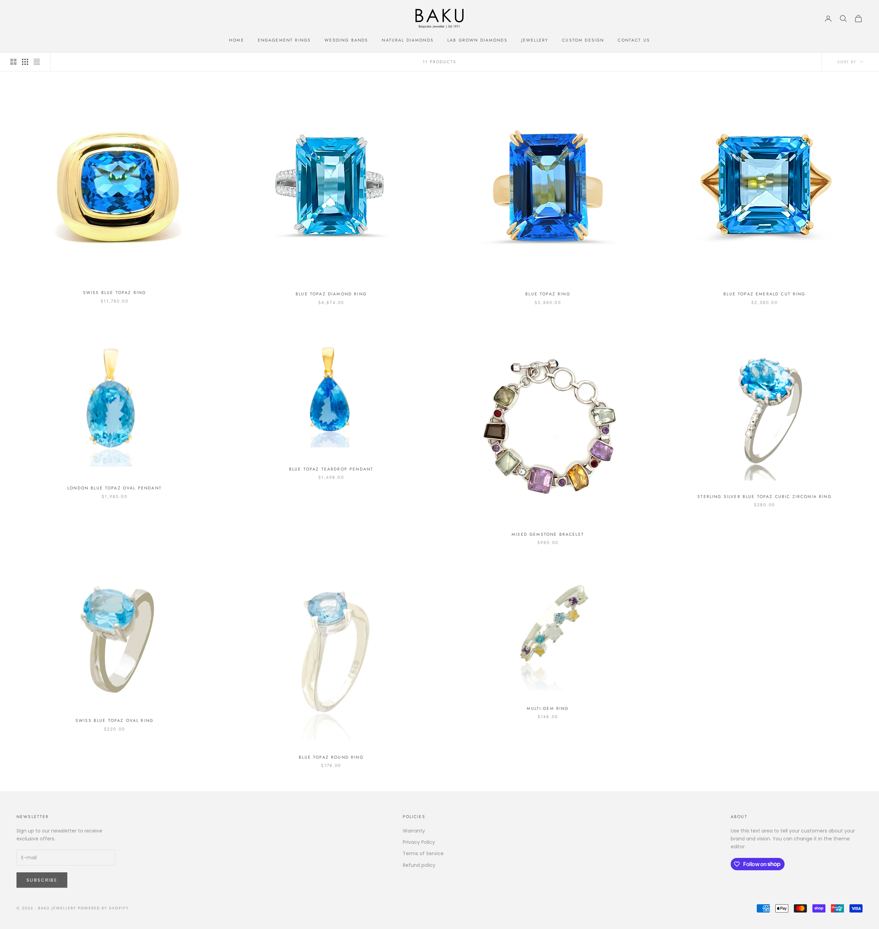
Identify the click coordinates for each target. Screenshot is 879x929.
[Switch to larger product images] (13, 62)
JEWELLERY (534, 40)
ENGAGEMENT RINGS (284, 40)
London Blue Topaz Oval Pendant (114, 488)
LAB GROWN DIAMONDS (477, 40)
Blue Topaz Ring (547, 294)
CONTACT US (634, 40)
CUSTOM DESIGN (583, 40)
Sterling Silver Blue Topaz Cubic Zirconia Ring (764, 497)
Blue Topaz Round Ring (331, 757)
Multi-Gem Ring (548, 708)
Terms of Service (423, 853)
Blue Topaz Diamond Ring (331, 294)
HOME (236, 40)
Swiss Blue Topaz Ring (114, 293)
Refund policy (419, 865)
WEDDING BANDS (346, 40)
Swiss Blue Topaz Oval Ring (114, 720)
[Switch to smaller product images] (25, 62)
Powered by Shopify (103, 908)
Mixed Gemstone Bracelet (548, 534)
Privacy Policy (419, 842)
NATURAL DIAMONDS (408, 40)
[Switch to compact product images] (37, 62)
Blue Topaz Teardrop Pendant (331, 469)
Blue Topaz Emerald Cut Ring (764, 294)
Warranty (414, 830)
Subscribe (41, 880)
